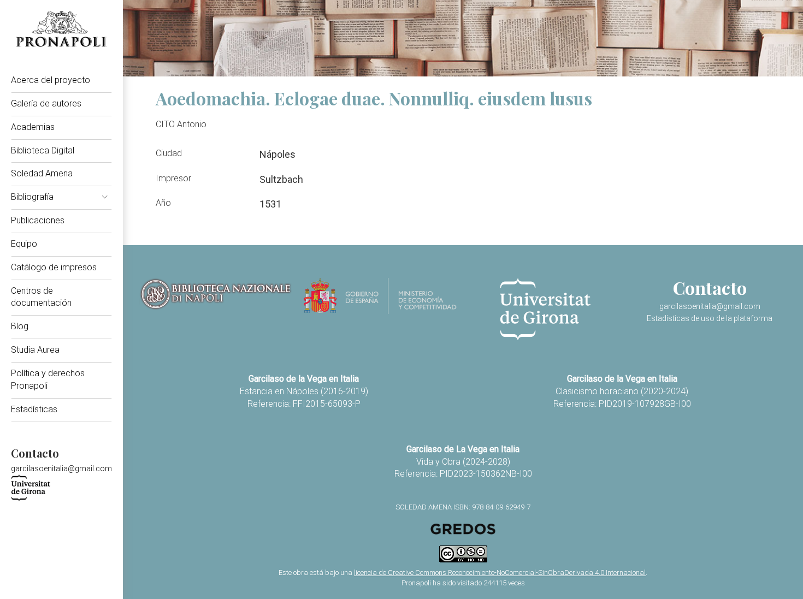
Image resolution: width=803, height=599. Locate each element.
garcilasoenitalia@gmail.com (61, 468)
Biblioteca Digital (42, 150)
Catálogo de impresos (54, 267)
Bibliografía (32, 197)
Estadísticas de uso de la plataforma (709, 318)
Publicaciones (37, 220)
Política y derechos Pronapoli (48, 379)
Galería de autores (46, 103)
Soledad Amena (42, 173)
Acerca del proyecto (50, 80)
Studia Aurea (35, 350)
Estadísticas (34, 409)
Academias (33, 127)
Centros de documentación (41, 297)
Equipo (24, 244)
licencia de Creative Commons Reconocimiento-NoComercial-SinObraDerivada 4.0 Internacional (500, 572)
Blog (19, 326)
